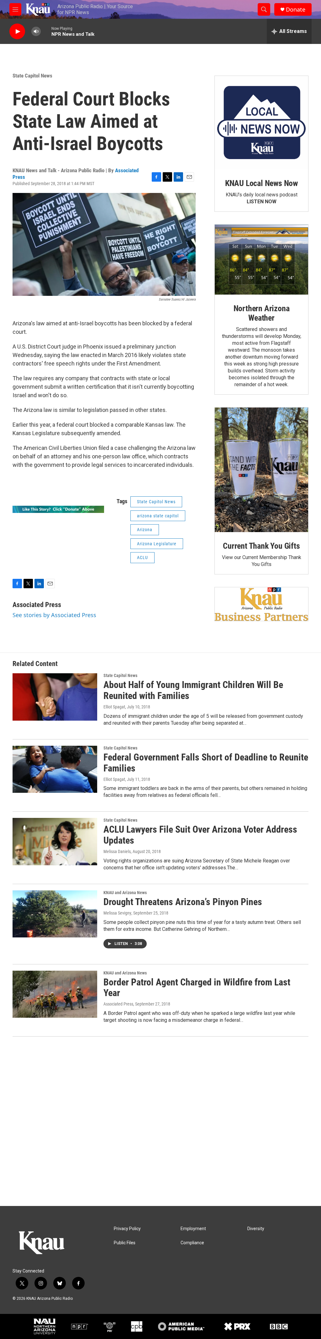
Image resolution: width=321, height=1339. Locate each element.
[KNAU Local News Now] (261, 122)
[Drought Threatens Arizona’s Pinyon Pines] (55, 913)
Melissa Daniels (117, 851)
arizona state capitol (158, 515)
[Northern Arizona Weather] (261, 260)
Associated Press (37, 605)
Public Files (124, 1242)
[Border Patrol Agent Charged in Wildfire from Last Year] (55, 994)
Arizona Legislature (156, 543)
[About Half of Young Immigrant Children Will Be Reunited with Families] (55, 696)
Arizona (144, 529)
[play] (17, 31)
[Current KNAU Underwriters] (261, 604)
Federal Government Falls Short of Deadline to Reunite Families (205, 763)
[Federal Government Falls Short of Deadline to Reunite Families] (55, 769)
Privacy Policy (127, 1228)
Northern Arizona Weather (262, 313)
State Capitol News (32, 75)
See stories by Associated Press (54, 615)
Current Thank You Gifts (261, 546)
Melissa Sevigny (117, 912)
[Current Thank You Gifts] (261, 470)
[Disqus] (160, 1121)
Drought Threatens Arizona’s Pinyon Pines (182, 901)
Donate (295, 9)
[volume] (36, 31)
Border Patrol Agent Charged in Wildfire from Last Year (196, 988)
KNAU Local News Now (261, 183)
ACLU (142, 557)
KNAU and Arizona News (125, 892)
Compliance (192, 1242)
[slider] (46, 31)
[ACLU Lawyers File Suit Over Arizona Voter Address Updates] (55, 841)
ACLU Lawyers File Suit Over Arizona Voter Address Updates (200, 835)
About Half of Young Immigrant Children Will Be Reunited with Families (193, 690)
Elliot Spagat (114, 706)
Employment (193, 1228)
